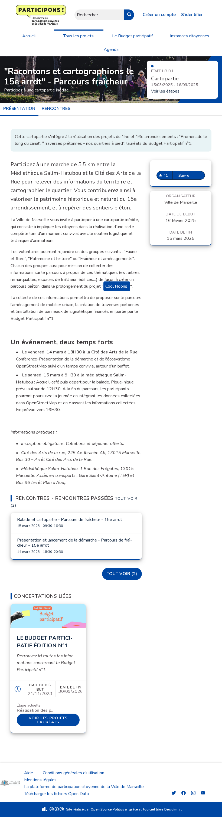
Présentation (19, 108)
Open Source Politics (109, 809)
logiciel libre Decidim (162, 809)
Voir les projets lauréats (54, 719)
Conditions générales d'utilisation (73, 773)
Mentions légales (40, 780)
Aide (28, 773)
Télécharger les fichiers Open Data (56, 794)
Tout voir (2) (122, 574)
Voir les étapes (165, 91)
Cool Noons (116, 286)
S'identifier (192, 15)
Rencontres (56, 108)
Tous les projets (78, 36)
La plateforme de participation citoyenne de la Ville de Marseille (84, 787)
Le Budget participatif (132, 36)
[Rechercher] (129, 14)
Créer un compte (159, 15)
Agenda (111, 50)
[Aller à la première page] (24, 15)
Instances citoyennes (189, 36)
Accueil (29, 36)
